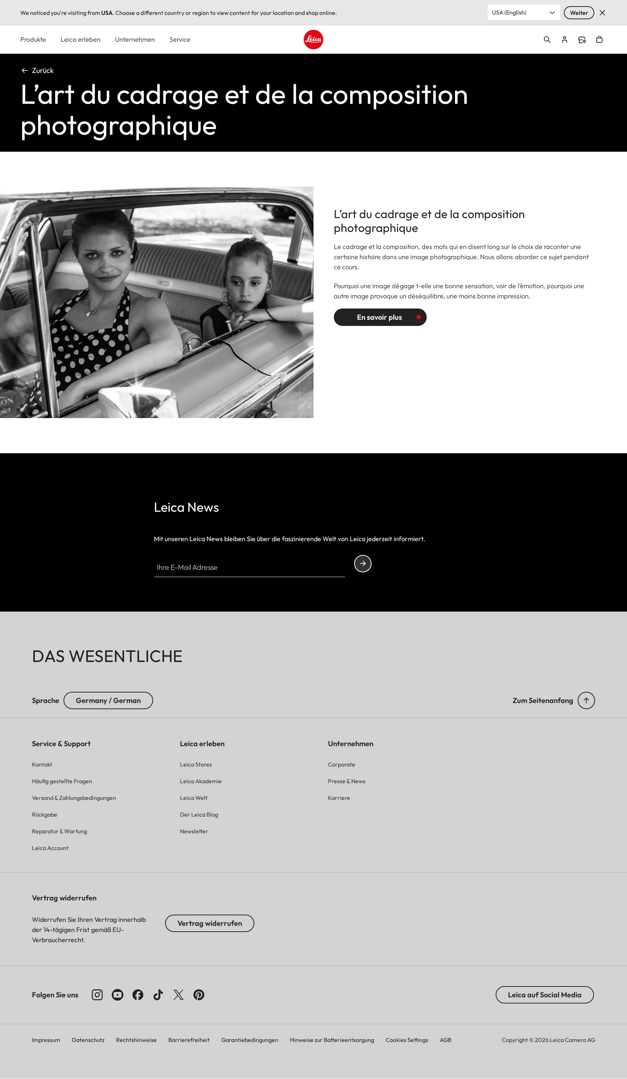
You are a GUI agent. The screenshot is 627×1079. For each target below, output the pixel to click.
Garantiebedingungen (249, 1039)
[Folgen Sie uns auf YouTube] (117, 995)
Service (179, 39)
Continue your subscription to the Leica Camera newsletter (363, 563)
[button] (586, 700)
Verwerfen (602, 12)
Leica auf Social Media (545, 994)
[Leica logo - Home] (313, 39)
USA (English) (509, 12)
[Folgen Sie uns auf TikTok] (158, 995)
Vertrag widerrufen (209, 923)
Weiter (579, 12)
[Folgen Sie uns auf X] (178, 995)
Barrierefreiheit (189, 1039)
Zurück (43, 70)
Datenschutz (88, 1039)
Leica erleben (81, 39)
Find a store (582, 40)
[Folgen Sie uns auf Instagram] (97, 995)
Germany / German (108, 700)
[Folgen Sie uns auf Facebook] (138, 995)
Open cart (599, 39)
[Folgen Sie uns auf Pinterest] (199, 995)
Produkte (33, 39)
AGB (445, 1039)
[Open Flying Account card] (564, 39)
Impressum (46, 1039)
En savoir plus (379, 317)
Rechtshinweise (136, 1039)
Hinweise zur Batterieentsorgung (332, 1039)
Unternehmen (135, 39)
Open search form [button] (547, 39)
